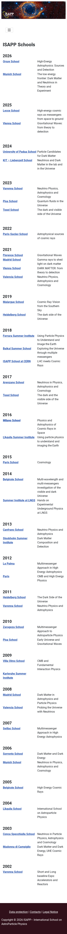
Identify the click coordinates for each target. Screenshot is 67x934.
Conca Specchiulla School (19, 834)
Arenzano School (13, 382)
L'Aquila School (12, 808)
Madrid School (12, 259)
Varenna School (13, 188)
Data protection (18, 912)
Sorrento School (13, 753)
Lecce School (11, 110)
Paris (6, 576)
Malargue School (13, 302)
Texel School (11, 209)
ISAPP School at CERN (17, 361)
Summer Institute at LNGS (19, 500)
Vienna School (12, 123)
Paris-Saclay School (15, 234)
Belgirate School (13, 479)
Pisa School (10, 201)
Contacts (35, 912)
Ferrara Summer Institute (18, 335)
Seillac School (11, 728)
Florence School (13, 255)
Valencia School (13, 276)
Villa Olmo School (14, 661)
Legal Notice (50, 912)
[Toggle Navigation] (9, 30)
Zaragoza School (13, 627)
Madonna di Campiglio (17, 846)
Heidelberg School (14, 314)
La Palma (9, 563)
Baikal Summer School (17, 348)
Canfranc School (13, 529)
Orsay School (11, 61)
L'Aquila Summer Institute (19, 437)
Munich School (12, 74)
